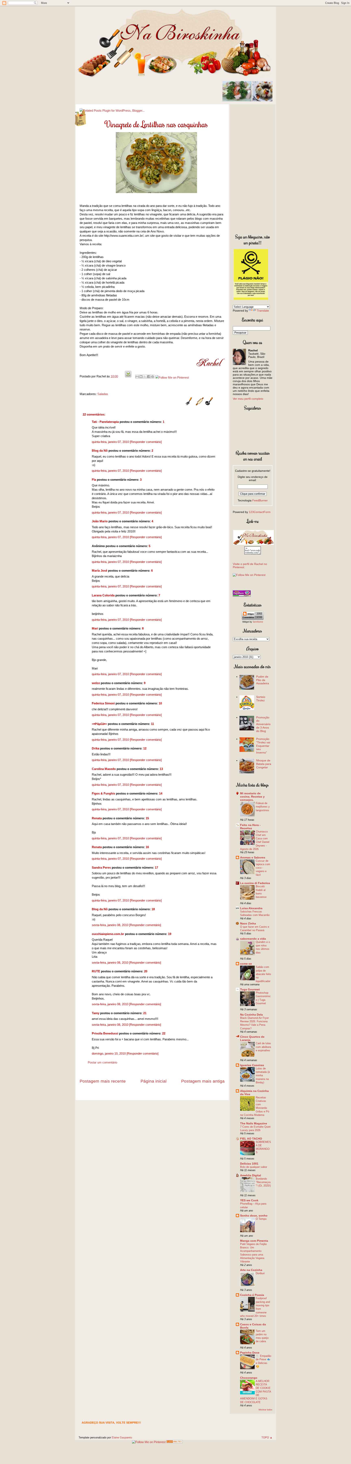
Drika (95, 748)
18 (153, 909)
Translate (263, 310)
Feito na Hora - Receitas (250, 826)
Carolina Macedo (104, 769)
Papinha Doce (249, 1352)
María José (100, 570)
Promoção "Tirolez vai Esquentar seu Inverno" (263, 745)
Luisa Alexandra (251, 908)
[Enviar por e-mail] (137, 377)
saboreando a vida (253, 938)
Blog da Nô (100, 450)
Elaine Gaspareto (122, 1437)
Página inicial (154, 1081)
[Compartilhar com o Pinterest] (153, 377)
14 (160, 793)
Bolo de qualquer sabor (253, 1166)
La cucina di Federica (255, 883)
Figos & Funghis (103, 793)
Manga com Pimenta (254, 1240)
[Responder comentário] (146, 442)
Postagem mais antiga (203, 1081)
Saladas (102, 394)
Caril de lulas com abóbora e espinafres (263, 1047)
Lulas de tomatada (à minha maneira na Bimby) (263, 1075)
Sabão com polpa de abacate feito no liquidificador (263, 973)
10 (160, 703)
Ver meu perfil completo (248, 398)
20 (145, 971)
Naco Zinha (248, 923)
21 (144, 1013)
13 (161, 769)
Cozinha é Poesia (252, 1295)
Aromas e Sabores (252, 857)
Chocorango (248, 1377)
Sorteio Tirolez (260, 698)
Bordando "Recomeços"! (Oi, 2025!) (263, 1182)
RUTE (96, 971)
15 (147, 818)
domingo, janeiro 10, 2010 (109, 1053)
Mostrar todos (265, 1409)
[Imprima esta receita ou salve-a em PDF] (128, 376)
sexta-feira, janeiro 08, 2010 (110, 925)
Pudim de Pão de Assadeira (262, 680)
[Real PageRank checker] (242, 595)
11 (152, 724)
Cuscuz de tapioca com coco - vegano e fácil (263, 867)
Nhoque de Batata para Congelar (263, 764)
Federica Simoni (103, 703)
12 (144, 748)
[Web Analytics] (174, 1442)
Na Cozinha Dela (251, 1014)
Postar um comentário (102, 1062)
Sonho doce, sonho (254, 1215)
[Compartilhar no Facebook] (149, 377)
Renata (97, 818)
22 (163, 1033)
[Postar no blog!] (141, 377)
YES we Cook (249, 1200)
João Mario (100, 521)
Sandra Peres (101, 867)
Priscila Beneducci (105, 1033)
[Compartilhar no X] (145, 377)
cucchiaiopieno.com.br (108, 934)
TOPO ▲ (266, 1437)
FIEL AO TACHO (251, 1138)
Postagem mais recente (103, 1081)
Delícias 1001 (249, 1163)
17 (156, 867)
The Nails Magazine (253, 1123)
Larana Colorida (103, 595)
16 (147, 847)
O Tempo (261, 1218)
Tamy (95, 1013)
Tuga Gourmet (250, 989)
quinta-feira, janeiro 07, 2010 (111, 442)
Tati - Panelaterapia (105, 421)
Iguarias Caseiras (252, 1065)
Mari (95, 628)
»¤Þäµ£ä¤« (99, 724)
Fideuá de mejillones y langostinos (263, 807)
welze (96, 683)
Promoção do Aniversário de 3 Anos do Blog (263, 724)
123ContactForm (260, 512)
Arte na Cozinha (251, 1270)
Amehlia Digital (250, 1175)
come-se (246, 963)
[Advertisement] (252, 168)
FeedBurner (260, 500)
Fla (94, 479)
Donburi (260, 1273)
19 (169, 934)
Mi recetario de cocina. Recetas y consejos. (252, 796)
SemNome (258, 622)
